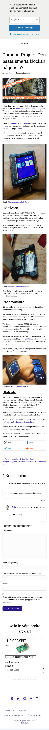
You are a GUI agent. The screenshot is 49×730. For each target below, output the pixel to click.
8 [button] (30, 680)
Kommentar (7, 530)
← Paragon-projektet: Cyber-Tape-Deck (18, 459)
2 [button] (15, 680)
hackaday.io (37, 419)
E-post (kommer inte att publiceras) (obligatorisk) (22, 573)
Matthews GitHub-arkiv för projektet (19, 422)
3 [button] (18, 680)
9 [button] (33, 680)
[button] (13, 442)
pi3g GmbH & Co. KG (27, 722)
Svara (43, 500)
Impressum (22, 712)
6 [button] (25, 680)
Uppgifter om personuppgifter (14, 716)
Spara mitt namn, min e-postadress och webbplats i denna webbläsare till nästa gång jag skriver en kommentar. (23, 599)
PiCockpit (24, 724)
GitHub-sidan (32, 339)
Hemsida (6, 584)
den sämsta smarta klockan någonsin (30, 108)
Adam (15, 507)
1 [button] (13, 680)
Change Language (24, 28)
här (29, 429)
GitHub (19, 129)
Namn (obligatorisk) (10, 563)
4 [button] (20, 680)
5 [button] (23, 680)
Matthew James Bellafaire (20, 123)
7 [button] (28, 680)
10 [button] (35, 680)
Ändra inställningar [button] (34, 716)
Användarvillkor (9, 712)
